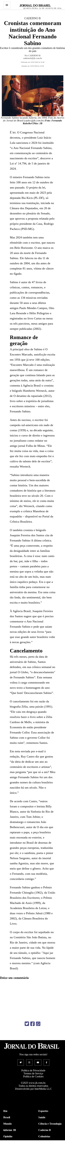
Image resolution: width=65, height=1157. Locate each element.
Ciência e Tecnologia (50, 1123)
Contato (7, 1155)
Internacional (10, 1149)
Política (7, 1142)
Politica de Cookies (33, 1076)
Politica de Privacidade (33, 1070)
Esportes (43, 1111)
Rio (5, 1111)
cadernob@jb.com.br (32, 58)
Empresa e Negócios (49, 1149)
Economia (44, 1142)
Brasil (6, 1117)
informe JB (9, 1130)
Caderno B (44, 1130)
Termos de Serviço (33, 1073)
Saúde (41, 1117)
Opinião (7, 1136)
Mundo (7, 1123)
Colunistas (44, 1136)
